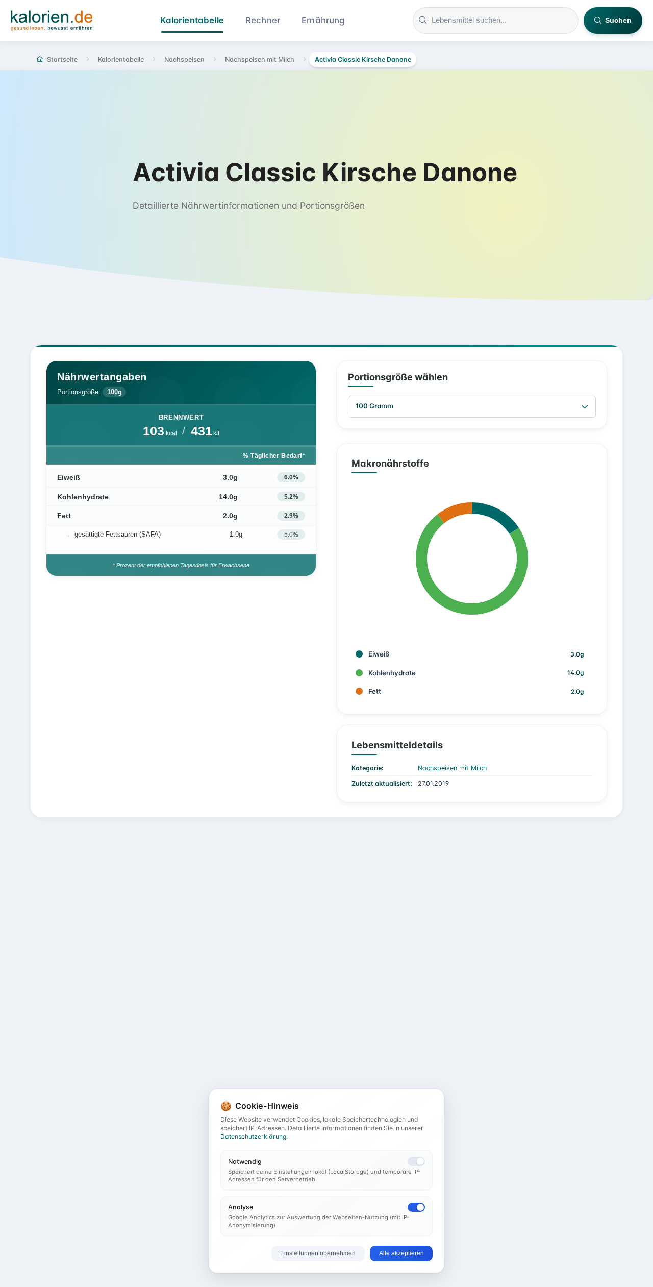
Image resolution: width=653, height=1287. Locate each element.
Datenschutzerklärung (253, 1136)
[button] (584, 406)
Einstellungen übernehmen (318, 1253)
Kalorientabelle (192, 20)
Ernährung (323, 20)
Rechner (262, 20)
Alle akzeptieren (401, 1253)
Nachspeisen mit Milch (452, 768)
